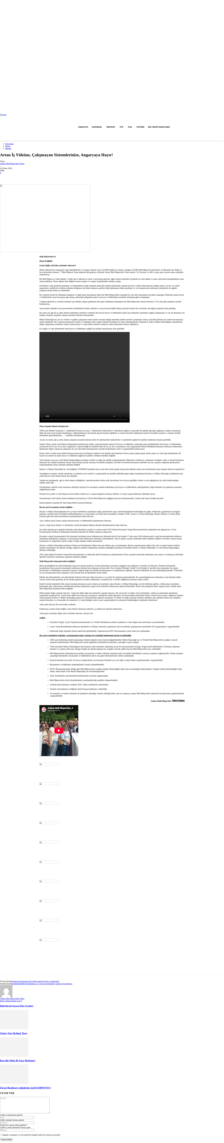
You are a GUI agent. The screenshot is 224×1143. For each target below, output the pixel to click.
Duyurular (9, 144)
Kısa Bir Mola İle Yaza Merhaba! (17, 1060)
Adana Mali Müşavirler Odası (12, 163)
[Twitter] (218, 111)
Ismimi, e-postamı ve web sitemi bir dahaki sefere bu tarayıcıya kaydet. (31, 1135)
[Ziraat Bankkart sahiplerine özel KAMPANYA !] (14, 1074)
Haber (7, 146)
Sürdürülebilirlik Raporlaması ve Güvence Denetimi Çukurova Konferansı (42, 984)
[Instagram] (215, 111)
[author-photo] (6, 991)
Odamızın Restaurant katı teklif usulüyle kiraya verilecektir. (35, 981)
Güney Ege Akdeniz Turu (13, 1033)
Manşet (8, 148)
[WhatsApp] (20, 176)
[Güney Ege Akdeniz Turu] (14, 1019)
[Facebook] (211, 111)
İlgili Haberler (6, 1006)
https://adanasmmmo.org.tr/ (11, 1001)
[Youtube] (222, 111)
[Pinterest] (14, 176)
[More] (26, 176)
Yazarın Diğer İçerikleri (22, 1006)
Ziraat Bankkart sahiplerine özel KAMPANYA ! (25, 1087)
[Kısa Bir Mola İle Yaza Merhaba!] (14, 1047)
